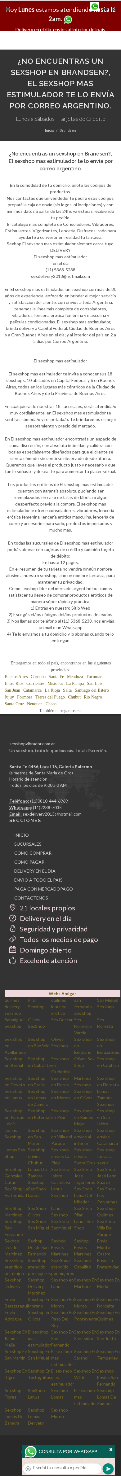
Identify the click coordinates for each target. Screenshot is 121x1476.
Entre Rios (14, 683)
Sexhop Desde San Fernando (38, 1247)
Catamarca (32, 690)
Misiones (55, 683)
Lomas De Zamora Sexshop (37, 1176)
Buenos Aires (16, 676)
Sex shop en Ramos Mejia (83, 1117)
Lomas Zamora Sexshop (105, 1097)
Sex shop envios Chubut (37, 1156)
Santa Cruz (14, 704)
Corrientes (35, 683)
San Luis (94, 683)
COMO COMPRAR (33, 853)
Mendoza (75, 676)
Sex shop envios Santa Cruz (84, 1156)
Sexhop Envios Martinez (59, 1247)
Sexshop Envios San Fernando (107, 1377)
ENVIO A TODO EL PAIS (38, 880)
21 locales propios (47, 908)
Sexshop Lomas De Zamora (106, 1397)
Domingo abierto (45, 950)
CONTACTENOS (31, 897)
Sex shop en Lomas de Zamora (38, 1097)
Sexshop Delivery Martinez (36, 1286)
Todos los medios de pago (58, 939)
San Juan (12, 690)
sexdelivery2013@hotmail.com (52, 814)
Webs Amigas (63, 993)
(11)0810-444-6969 (49, 801)
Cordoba (38, 676)
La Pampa (75, 683)
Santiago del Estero (92, 690)
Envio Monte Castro (103, 1247)
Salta (67, 690)
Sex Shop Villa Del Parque (106, 1228)
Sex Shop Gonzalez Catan (14, 1176)
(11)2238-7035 (47, 807)
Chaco (51, 704)
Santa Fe (56, 676)
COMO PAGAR (29, 862)
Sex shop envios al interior (83, 1137)
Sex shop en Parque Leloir (15, 1117)
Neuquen (35, 704)
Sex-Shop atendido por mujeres (16, 1267)
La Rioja (52, 690)
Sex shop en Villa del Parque (61, 1137)
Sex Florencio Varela (83, 1026)
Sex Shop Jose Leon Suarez (107, 1176)
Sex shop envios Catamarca (107, 1137)
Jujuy (9, 697)
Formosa (24, 697)
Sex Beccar (62, 1019)
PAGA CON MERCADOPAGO (43, 888)
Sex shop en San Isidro (106, 1117)
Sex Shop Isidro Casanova (60, 1176)
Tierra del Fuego (50, 697)
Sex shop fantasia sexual (106, 1156)
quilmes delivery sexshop (13, 1006)
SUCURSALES (28, 844)
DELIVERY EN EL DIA (35, 871)
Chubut (74, 697)
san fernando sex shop (83, 1006)
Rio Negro (93, 697)
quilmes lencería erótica (58, 1006)
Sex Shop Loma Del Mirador (83, 1195)
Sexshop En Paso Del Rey (62, 1319)
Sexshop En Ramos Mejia (16, 1338)
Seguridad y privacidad (53, 929)
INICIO (21, 835)
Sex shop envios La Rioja (60, 1156)
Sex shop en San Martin (37, 1137)
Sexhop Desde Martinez (13, 1247)
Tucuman (94, 676)
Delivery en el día (45, 918)
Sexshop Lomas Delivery (36, 1416)
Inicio (49, 130)
